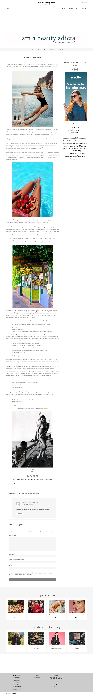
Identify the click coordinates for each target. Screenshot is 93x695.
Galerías (31, 8)
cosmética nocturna (73, 146)
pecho (74, 153)
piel (72, 156)
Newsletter (71, 8)
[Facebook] (75, 8)
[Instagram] (81, 8)
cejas (67, 143)
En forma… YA (11, 483)
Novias (20, 8)
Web (10, 565)
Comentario (13, 535)
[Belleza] (77, 612)
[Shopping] (16, 644)
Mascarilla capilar (75, 132)
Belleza (16, 8)
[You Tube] (83, 8)
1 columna (78, 56)
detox (77, 148)
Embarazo (84, 148)
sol (84, 156)
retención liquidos (48, 479)
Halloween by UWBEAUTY (75, 130)
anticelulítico (72, 140)
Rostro (31, 49)
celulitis (22, 479)
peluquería (82, 153)
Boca (86, 140)
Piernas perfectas (38, 479)
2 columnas (84, 56)
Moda (11, 8)
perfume (68, 156)
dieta (80, 148)
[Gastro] (57, 612)
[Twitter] (77, 8)
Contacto (17, 682)
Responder (20, 513)
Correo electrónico (16, 560)
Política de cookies (17, 689)
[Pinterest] (79, 8)
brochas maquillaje (75, 134)
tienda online (75, 159)
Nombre (12, 554)
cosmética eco (75, 143)
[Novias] (16, 612)
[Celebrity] (36, 644)
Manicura (70, 151)
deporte (74, 148)
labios (67, 151)
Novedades (60, 49)
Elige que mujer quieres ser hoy (49, 483)
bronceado (17, 479)
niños (83, 151)
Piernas (75, 156)
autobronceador (80, 140)
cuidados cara (67, 148)
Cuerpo (38, 49)
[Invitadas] (77, 644)
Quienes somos (17, 677)
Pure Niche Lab (75, 127)
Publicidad (17, 679)
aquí (27, 363)
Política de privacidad (16, 688)
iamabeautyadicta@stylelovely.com (75, 62)
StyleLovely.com (46, 3)
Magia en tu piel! (75, 129)
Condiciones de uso (17, 686)
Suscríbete (56, 686)
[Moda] (36, 612)
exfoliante (30, 479)
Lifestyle (25, 8)
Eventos (46, 8)
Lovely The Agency (38, 8)
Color (26, 479)
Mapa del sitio (17, 680)
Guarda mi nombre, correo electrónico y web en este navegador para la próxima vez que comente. (31, 574)
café (64, 143)
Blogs (8, 8)
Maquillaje (52, 49)
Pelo (45, 49)
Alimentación (65, 140)
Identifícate (64, 8)
